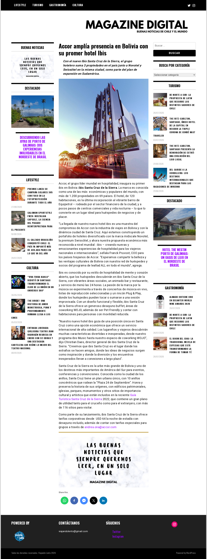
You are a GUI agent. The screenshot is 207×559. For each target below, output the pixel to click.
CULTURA (77, 5)
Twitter (116, 532)
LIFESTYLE (20, 5)
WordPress (191, 552)
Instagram (118, 536)
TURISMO (37, 5)
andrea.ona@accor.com (100, 427)
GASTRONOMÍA (57, 5)
